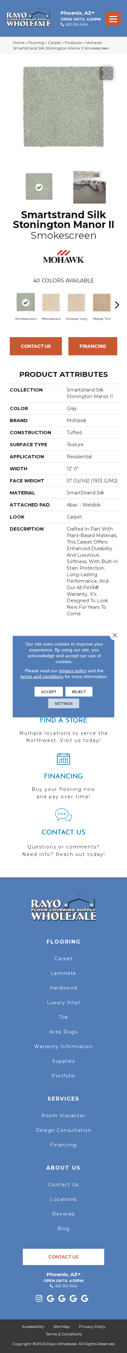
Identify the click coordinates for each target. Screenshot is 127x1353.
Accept (48, 692)
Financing (92, 346)
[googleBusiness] (50, 1299)
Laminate (64, 973)
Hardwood (64, 988)
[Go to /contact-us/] (63, 835)
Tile (63, 1017)
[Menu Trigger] (113, 18)
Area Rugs (63, 1032)
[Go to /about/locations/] (63, 722)
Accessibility (33, 1326)
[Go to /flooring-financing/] (63, 779)
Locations (63, 1199)
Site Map (61, 1326)
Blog (63, 1229)
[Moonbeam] (51, 302)
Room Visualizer (63, 1115)
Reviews (63, 1214)
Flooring (36, 42)
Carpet (54, 42)
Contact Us (36, 346)
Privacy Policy (92, 1326)
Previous (10, 184)
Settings (64, 703)
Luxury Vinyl (63, 1002)
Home (18, 42)
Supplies (63, 1061)
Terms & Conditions (64, 1334)
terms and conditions (42, 676)
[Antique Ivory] (76, 302)
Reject (79, 692)
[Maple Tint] (102, 302)
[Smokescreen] (25, 302)
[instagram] (39, 1299)
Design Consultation (64, 1130)
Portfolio (63, 1076)
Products (73, 42)
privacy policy (73, 670)
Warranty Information (63, 1046)
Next (117, 184)
